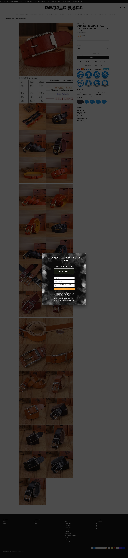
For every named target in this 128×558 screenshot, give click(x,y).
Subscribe (64, 289)
